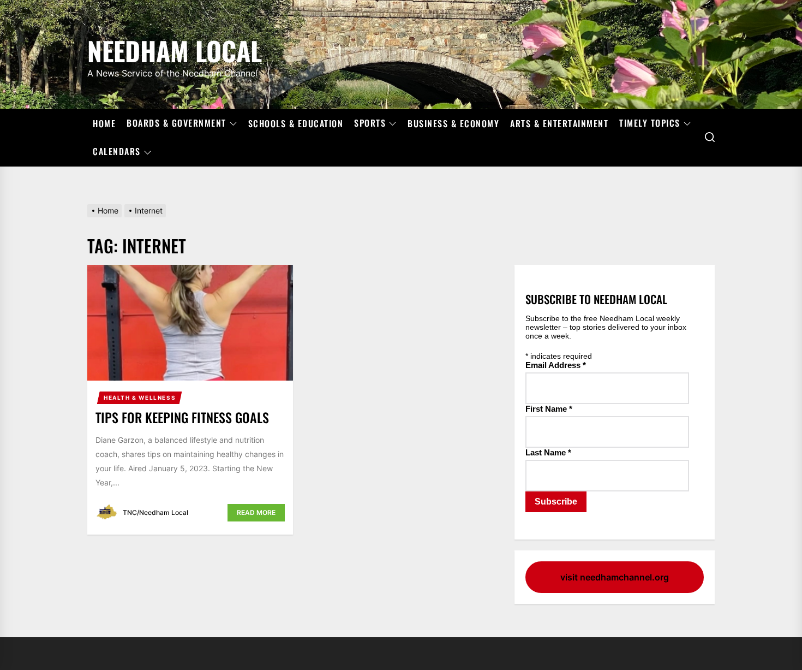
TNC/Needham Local (155, 512)
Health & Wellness (140, 397)
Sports (370, 123)
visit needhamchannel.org (614, 577)
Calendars (117, 152)
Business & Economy (453, 123)
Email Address (555, 365)
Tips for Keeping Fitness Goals (182, 417)
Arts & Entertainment (559, 123)
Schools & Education (296, 123)
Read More (256, 512)
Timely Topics (649, 123)
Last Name (548, 452)
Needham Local (174, 49)
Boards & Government (176, 123)
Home (104, 123)
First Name (548, 408)
